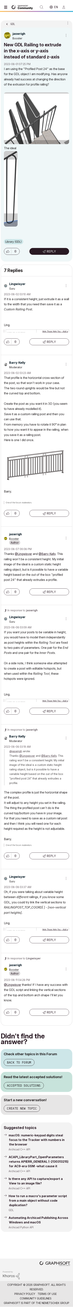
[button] (7, 251)
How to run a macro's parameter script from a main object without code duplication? (38, 1200)
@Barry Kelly (47, 554)
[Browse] (6, 7)
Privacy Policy (24, 1293)
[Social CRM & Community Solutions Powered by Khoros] (11, 1274)
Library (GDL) (13, 241)
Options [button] (67, 23)
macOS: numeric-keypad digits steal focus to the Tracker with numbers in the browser (37, 1139)
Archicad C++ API (19, 1149)
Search (41, 7)
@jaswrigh (15, 751)
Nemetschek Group (55, 1303)
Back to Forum (19, 1062)
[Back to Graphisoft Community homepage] (22, 7)
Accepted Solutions (24, 1085)
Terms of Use (47, 1293)
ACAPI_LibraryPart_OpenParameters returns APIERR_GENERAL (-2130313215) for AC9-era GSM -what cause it (39, 1161)
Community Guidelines (35, 1298)
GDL (11, 1210)
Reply (51, 251)
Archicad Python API (21, 1227)
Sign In (65, 7)
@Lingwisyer (23, 554)
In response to (22, 610)
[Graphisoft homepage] (54, 1264)
